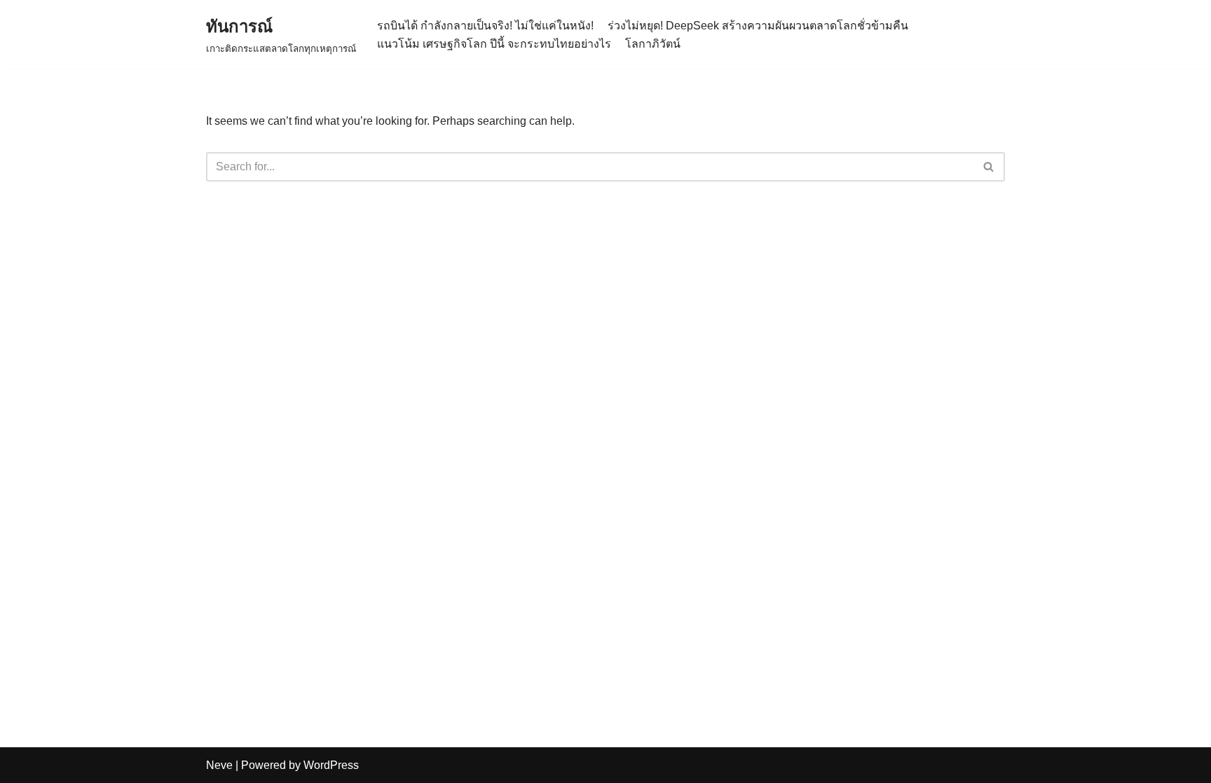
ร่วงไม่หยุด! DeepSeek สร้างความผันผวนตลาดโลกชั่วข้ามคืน (758, 26)
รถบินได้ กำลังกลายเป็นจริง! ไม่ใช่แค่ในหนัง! (485, 26)
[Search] (989, 167)
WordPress (331, 765)
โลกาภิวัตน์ (652, 44)
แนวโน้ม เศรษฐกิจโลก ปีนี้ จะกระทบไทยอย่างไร (494, 44)
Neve (219, 765)
